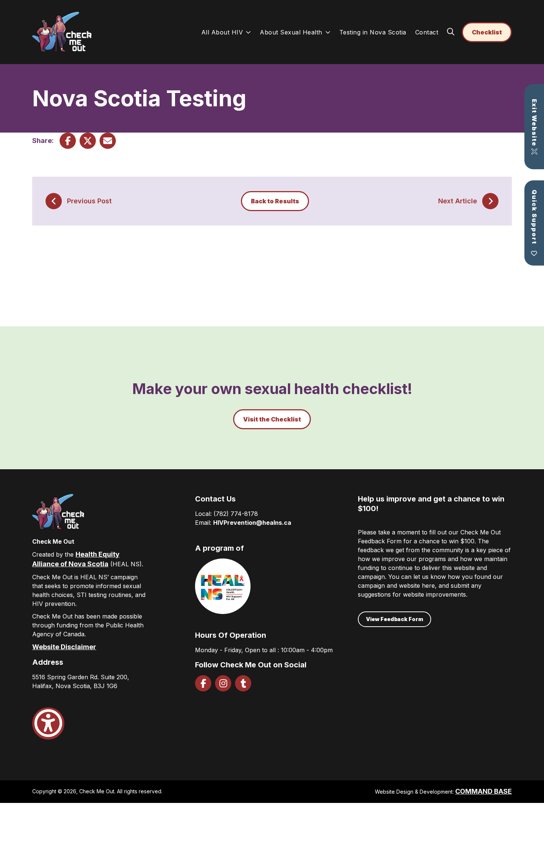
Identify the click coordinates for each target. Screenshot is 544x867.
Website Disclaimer (64, 647)
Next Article (457, 201)
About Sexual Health (291, 32)
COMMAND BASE (483, 791)
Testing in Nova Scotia (372, 32)
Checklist (487, 32)
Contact (427, 32)
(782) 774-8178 (236, 513)
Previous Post (89, 201)
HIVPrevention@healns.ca (252, 522)
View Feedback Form (394, 619)
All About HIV (222, 32)
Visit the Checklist (272, 419)
